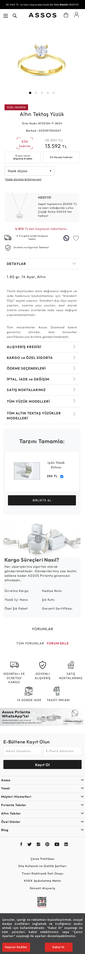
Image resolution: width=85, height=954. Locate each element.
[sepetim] (66, 15)
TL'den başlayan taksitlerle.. (42, 229)
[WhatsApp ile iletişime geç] (66, 238)
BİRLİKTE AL (42, 500)
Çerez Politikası (42, 858)
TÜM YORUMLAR (30, 643)
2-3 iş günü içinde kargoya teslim (32, 237)
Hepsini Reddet (16, 947)
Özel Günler (11, 822)
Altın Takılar (11, 813)
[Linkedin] (66, 845)
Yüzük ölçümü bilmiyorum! (23, 179)
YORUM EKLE (57, 643)
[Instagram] (38, 845)
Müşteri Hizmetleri (16, 797)
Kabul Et (59, 947)
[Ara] (14, 15)
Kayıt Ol (42, 764)
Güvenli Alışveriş (42, 888)
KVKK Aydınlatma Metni (42, 880)
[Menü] (5, 15)
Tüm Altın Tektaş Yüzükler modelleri (34, 415)
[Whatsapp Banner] (42, 717)
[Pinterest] (47, 845)
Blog (4, 830)
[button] (30, 93)
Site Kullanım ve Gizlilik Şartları (42, 866)
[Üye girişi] (76, 14)
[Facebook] (21, 845)
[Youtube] (57, 845)
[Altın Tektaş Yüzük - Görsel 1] (42, 60)
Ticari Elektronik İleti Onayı (42, 873)
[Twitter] (29, 845)
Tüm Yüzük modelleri (28, 401)
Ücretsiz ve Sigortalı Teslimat (31, 247)
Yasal (5, 788)
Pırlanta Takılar (13, 805)
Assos (5, 780)
